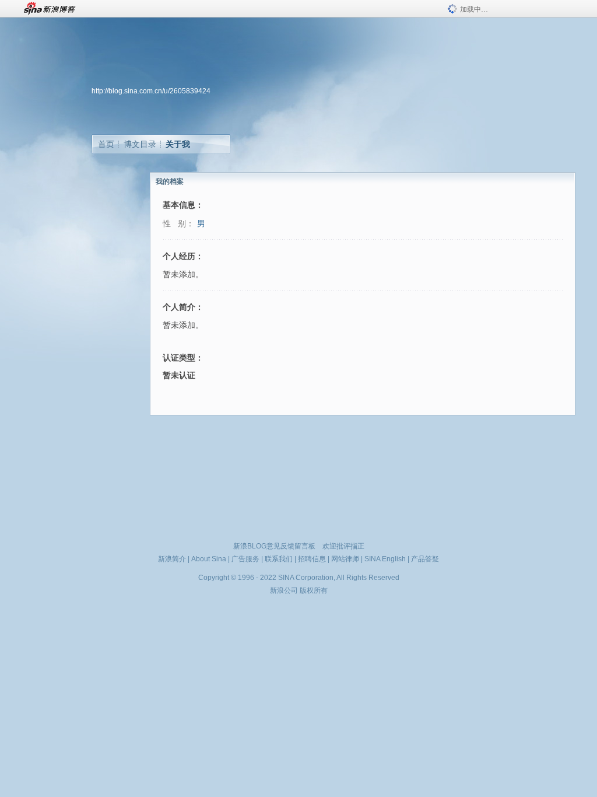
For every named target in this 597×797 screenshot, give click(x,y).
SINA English (385, 559)
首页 (106, 144)
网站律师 (345, 559)
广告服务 (245, 559)
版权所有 (314, 590)
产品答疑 (425, 559)
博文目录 (140, 144)
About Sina (208, 559)
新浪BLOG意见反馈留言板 (274, 546)
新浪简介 (172, 559)
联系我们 (279, 559)
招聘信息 (312, 559)
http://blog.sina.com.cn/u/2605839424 (151, 91)
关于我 (178, 144)
